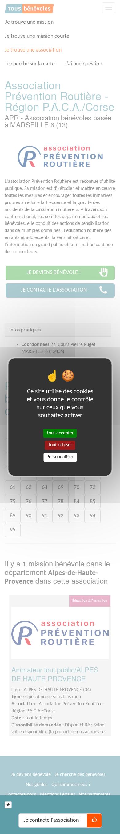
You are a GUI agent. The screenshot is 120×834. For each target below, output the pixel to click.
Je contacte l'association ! (53, 820)
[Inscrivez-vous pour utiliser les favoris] (8, 804)
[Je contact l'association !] (94, 820)
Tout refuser (60, 445)
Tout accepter (60, 433)
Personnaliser (60, 457)
